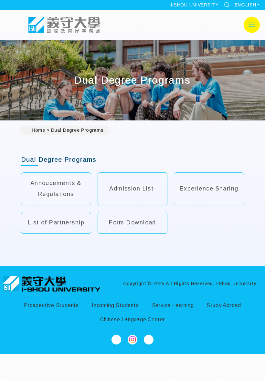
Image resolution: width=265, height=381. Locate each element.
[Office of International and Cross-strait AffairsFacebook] (116, 340)
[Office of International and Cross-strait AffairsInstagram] (132, 340)
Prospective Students (51, 305)
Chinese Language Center (132, 319)
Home (38, 130)
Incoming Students (115, 305)
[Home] (51, 284)
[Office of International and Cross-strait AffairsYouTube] (149, 340)
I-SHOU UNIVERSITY (195, 4)
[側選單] (252, 25)
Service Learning (173, 305)
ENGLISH (245, 4)
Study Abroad (224, 305)
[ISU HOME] (64, 25)
